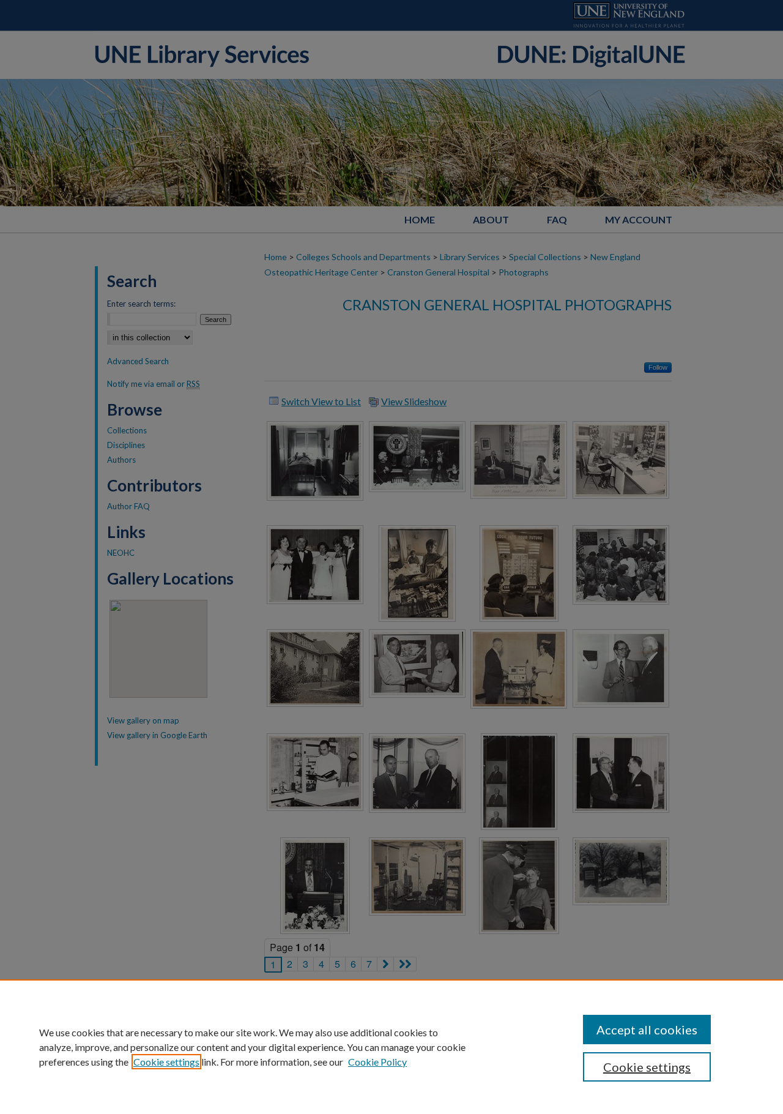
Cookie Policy (377, 1061)
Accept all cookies (646, 1029)
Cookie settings (166, 1061)
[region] (391, 1046)
